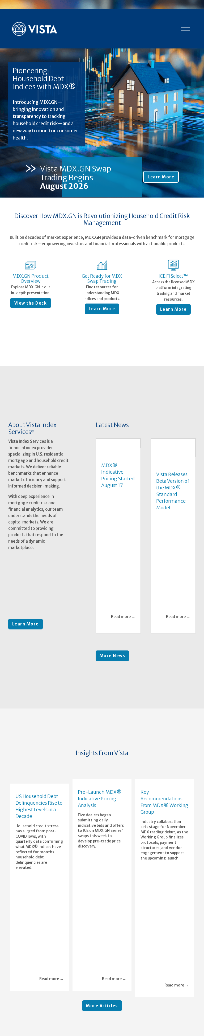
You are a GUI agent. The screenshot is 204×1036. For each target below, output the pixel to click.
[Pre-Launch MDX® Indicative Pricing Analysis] (102, 774)
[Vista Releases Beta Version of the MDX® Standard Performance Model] (173, 448)
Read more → (123, 616)
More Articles (102, 1005)
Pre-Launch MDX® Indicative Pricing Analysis (100, 798)
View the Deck (30, 303)
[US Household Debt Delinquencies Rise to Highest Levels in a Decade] (39, 777)
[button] (187, 763)
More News (112, 655)
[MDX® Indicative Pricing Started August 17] (118, 443)
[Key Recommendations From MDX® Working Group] (164, 774)
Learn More (161, 176)
